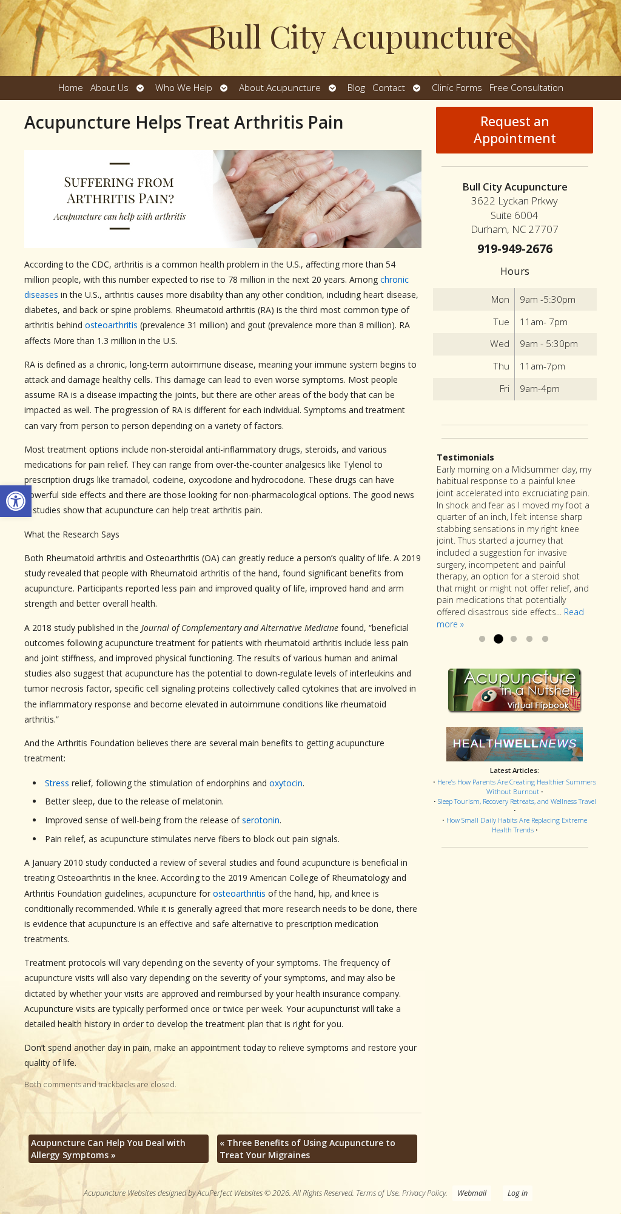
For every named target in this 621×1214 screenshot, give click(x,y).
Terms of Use (377, 1193)
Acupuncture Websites (120, 1193)
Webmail (471, 1193)
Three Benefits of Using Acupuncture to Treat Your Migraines (307, 1149)
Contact (388, 87)
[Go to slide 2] (498, 639)
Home (70, 87)
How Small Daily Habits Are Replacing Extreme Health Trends (516, 824)
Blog (356, 87)
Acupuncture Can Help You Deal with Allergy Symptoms (108, 1149)
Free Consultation (526, 87)
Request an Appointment (515, 130)
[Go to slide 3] (514, 639)
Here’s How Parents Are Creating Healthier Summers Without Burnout (516, 786)
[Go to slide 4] (529, 639)
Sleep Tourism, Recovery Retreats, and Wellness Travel (517, 801)
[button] (16, 501)
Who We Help (183, 87)
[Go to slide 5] (545, 639)
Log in (518, 1193)
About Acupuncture (280, 87)
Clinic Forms (457, 87)
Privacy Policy (424, 1193)
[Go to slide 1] (482, 639)
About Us (109, 87)
